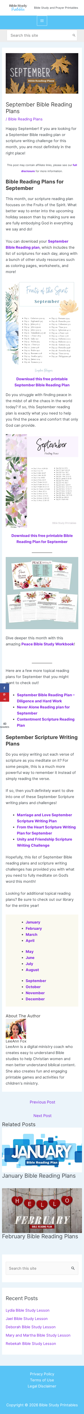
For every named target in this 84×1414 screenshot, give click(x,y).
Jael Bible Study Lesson (27, 1318)
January (33, 922)
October (33, 986)
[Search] (74, 35)
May (30, 951)
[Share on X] (4, 715)
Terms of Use (42, 1380)
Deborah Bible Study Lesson (31, 1327)
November (35, 993)
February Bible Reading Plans (40, 1236)
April (30, 940)
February (34, 928)
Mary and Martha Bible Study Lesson (38, 1335)
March (31, 934)
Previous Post (42, 1102)
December (35, 999)
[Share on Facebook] (4, 688)
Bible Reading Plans (25, 119)
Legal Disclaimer (42, 1386)
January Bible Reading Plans (39, 1175)
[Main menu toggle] (42, 21)
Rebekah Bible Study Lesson (31, 1343)
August (32, 969)
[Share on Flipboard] (4, 706)
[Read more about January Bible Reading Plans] (42, 1149)
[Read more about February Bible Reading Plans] (42, 1210)
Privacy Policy (42, 1374)
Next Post (42, 1115)
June (30, 957)
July (29, 963)
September (36, 980)
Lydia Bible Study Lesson (28, 1310)
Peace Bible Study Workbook (47, 644)
